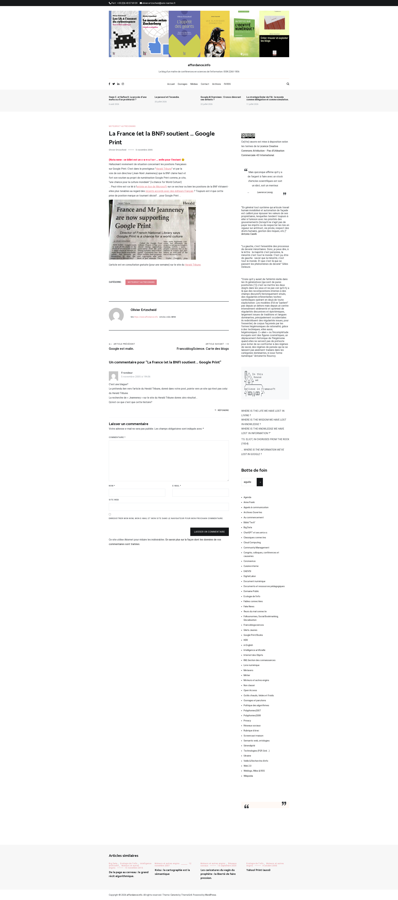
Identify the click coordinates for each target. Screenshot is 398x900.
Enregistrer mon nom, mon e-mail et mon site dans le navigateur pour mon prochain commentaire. (166, 518)
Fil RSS (227, 84)
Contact (205, 84)
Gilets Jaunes (250, 630)
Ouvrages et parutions (255, 700)
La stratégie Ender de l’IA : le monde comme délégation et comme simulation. (267, 98)
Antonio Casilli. (249, 233)
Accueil (171, 84)
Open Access (250, 690)
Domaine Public (251, 591)
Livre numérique (251, 665)
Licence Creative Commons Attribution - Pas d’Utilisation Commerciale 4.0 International (262, 151)
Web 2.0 (247, 766)
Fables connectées (253, 601)
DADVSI (247, 571)
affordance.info (199, 65)
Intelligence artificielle (254, 650)
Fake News (249, 606)
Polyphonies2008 (252, 715)
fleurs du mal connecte (255, 611)
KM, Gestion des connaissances (259, 660)
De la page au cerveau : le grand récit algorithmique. (128, 874)
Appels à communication (256, 507)
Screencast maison (253, 735)
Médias (194, 84)
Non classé (249, 685)
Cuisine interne (251, 566)
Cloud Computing (252, 542)
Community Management (256, 547)
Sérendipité (249, 745)
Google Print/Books (253, 635)
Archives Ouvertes (253, 512)
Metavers (248, 670)
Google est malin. (122, 347)
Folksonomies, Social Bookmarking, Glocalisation (261, 618)
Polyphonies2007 (252, 710)
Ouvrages (182, 84)
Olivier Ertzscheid (117, 150)
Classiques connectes (255, 537)
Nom (112, 486)
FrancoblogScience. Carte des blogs (203, 347)
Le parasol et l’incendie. (167, 97)
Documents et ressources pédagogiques (264, 586)
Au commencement (254, 517)
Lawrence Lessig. (265, 192)
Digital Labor (250, 576)
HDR (246, 640)
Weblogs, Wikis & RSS (254, 771)
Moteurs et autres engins (122, 126)
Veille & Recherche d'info (256, 761)
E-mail (176, 486)
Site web (114, 500)
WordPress (210, 895)
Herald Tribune (164, 168)
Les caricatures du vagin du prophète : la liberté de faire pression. (218, 874)
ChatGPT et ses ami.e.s (255, 532)
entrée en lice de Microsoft (152, 186)
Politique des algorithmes (256, 705)
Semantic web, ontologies (257, 740)
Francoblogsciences (254, 625)
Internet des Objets (253, 655)
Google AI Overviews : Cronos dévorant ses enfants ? (221, 98)
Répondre (223, 410)
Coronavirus (250, 561)
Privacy (247, 720)
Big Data (248, 527)
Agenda (247, 497)
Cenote (174, 895)
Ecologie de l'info (252, 596)
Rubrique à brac (251, 730)
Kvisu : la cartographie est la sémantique (172, 872)
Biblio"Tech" (249, 522)
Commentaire (117, 437)
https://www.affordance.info (146, 317)
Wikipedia (248, 776)
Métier (247, 675)
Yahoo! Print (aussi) (258, 870)
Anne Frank (249, 502)
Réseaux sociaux (252, 725)
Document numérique (254, 581)
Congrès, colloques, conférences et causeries (261, 554)
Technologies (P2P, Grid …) (257, 751)
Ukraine (247, 755)
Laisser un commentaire (209, 532)
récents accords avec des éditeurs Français (169, 191)
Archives (216, 84)
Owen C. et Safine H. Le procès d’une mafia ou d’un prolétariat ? (127, 98)
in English (248, 645)
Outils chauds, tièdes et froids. (259, 695)
